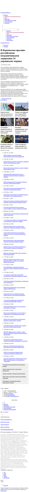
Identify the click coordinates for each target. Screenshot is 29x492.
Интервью (7, 19)
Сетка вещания (8, 21)
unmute (5, 476)
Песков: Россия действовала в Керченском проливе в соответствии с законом (14, 320)
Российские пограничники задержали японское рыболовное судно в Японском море (16, 195)
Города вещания (5, 424)
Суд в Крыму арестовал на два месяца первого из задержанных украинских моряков (15, 220)
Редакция (6, 23)
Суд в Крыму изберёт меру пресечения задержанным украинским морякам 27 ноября (15, 275)
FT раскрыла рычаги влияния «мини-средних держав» (14, 365)
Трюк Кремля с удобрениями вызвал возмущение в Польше (12, 382)
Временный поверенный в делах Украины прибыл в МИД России (14, 288)
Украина (6, 46)
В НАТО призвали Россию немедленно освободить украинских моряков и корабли (15, 227)
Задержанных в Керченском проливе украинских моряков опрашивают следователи (15, 340)
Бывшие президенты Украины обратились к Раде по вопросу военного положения (15, 247)
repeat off (6, 485)
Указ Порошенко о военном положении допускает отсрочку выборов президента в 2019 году (16, 268)
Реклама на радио (5, 422)
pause (5, 474)
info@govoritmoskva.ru (13, 396)
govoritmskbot (9, 393)
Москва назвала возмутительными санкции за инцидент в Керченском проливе (15, 182)
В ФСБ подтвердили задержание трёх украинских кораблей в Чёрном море (13, 353)
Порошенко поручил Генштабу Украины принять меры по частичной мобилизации (14, 294)
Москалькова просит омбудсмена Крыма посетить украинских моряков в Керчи (14, 241)
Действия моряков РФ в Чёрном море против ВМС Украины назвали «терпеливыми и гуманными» (15, 360)
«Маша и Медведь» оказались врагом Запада (14, 373)
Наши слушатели (5, 427)
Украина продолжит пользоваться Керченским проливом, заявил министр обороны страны (15, 201)
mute (5, 475)
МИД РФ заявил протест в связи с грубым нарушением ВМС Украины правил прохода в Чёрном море (15, 333)
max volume (6, 477)
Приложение (10, 40)
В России (6, 45)
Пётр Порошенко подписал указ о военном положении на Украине (14, 307)
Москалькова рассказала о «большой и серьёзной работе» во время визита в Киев (16, 162)
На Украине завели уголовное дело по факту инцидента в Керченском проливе (15, 326)
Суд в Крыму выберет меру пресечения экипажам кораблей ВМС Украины (14, 301)
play (5, 472)
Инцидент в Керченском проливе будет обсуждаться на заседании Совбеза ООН (14, 346)
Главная (3, 42)
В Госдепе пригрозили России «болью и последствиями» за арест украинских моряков (15, 208)
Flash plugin (3, 490)
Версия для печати (6, 98)
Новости (6, 15)
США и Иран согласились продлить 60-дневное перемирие (14, 377)
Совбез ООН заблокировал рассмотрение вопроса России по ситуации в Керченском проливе (15, 234)
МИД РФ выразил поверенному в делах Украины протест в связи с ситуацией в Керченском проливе (14, 261)
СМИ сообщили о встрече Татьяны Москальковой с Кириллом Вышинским (14, 156)
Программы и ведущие (10, 20)
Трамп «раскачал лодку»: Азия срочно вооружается (12, 370)
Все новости (4, 100)
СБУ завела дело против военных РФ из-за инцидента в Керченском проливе (14, 189)
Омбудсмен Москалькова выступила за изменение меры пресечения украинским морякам (14, 176)
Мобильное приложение (10, 409)
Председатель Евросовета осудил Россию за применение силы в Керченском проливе (15, 313)
